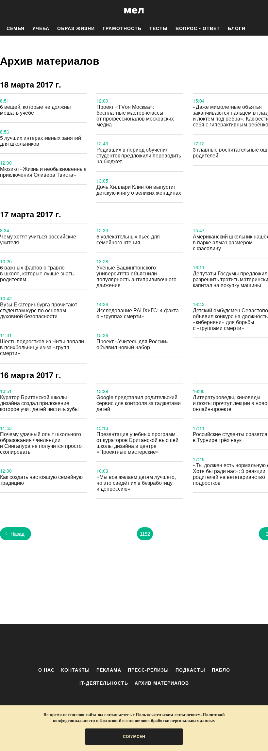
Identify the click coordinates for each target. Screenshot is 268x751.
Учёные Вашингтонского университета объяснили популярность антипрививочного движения (136, 276)
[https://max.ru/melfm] (188, 645)
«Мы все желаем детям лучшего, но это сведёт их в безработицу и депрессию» (136, 482)
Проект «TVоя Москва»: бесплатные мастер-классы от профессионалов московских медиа (135, 115)
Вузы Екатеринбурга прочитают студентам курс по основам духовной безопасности (38, 310)
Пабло (221, 670)
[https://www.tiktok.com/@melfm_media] (134, 645)
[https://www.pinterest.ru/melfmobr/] (152, 645)
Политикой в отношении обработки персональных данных (157, 720)
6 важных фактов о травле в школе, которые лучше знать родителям (37, 273)
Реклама (108, 670)
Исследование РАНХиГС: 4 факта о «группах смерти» (137, 313)
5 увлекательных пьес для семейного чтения (128, 239)
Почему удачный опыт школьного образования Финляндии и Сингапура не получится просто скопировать (41, 442)
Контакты (75, 670)
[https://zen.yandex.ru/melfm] (98, 645)
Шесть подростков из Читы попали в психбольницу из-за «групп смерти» (42, 347)
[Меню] (258, 10)
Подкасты (190, 670)
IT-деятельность (103, 683)
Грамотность (122, 28)
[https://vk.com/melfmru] (116, 645)
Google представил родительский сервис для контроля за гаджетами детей (138, 403)
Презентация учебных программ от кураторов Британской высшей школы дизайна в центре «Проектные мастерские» (137, 442)
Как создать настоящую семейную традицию (41, 479)
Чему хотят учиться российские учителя (38, 239)
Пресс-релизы (148, 670)
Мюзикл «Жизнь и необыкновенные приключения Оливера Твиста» (43, 171)
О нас (46, 670)
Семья (16, 28)
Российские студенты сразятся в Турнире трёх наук (230, 437)
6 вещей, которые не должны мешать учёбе (35, 109)
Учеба (40, 28)
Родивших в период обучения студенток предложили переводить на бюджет (138, 155)
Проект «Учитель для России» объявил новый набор (132, 344)
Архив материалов (162, 683)
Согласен (134, 736)
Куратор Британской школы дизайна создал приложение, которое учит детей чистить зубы (39, 403)
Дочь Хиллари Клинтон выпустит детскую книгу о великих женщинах (138, 189)
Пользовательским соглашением (168, 714)
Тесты (158, 28)
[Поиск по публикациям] (6, 11)
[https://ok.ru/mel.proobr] (170, 645)
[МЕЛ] (134, 10)
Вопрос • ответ (198, 28)
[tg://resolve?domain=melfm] (80, 645)
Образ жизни (76, 28)
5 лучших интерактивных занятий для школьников (40, 140)
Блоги (236, 28)
